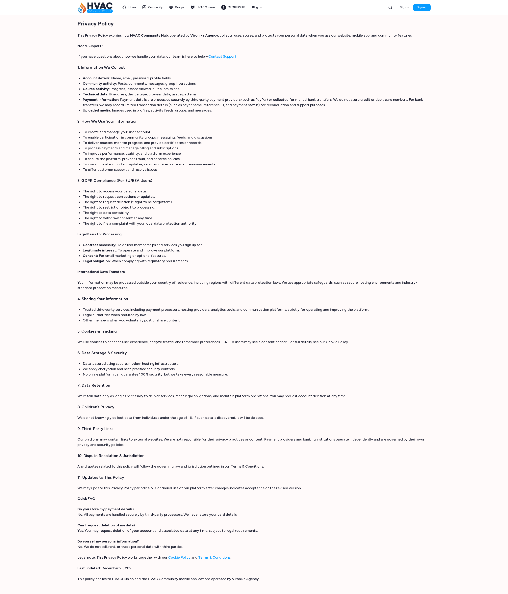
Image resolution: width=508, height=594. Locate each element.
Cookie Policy (179, 557)
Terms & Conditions (214, 557)
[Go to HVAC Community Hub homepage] (95, 7)
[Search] (390, 7)
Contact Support (222, 56)
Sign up (421, 7)
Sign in (404, 7)
